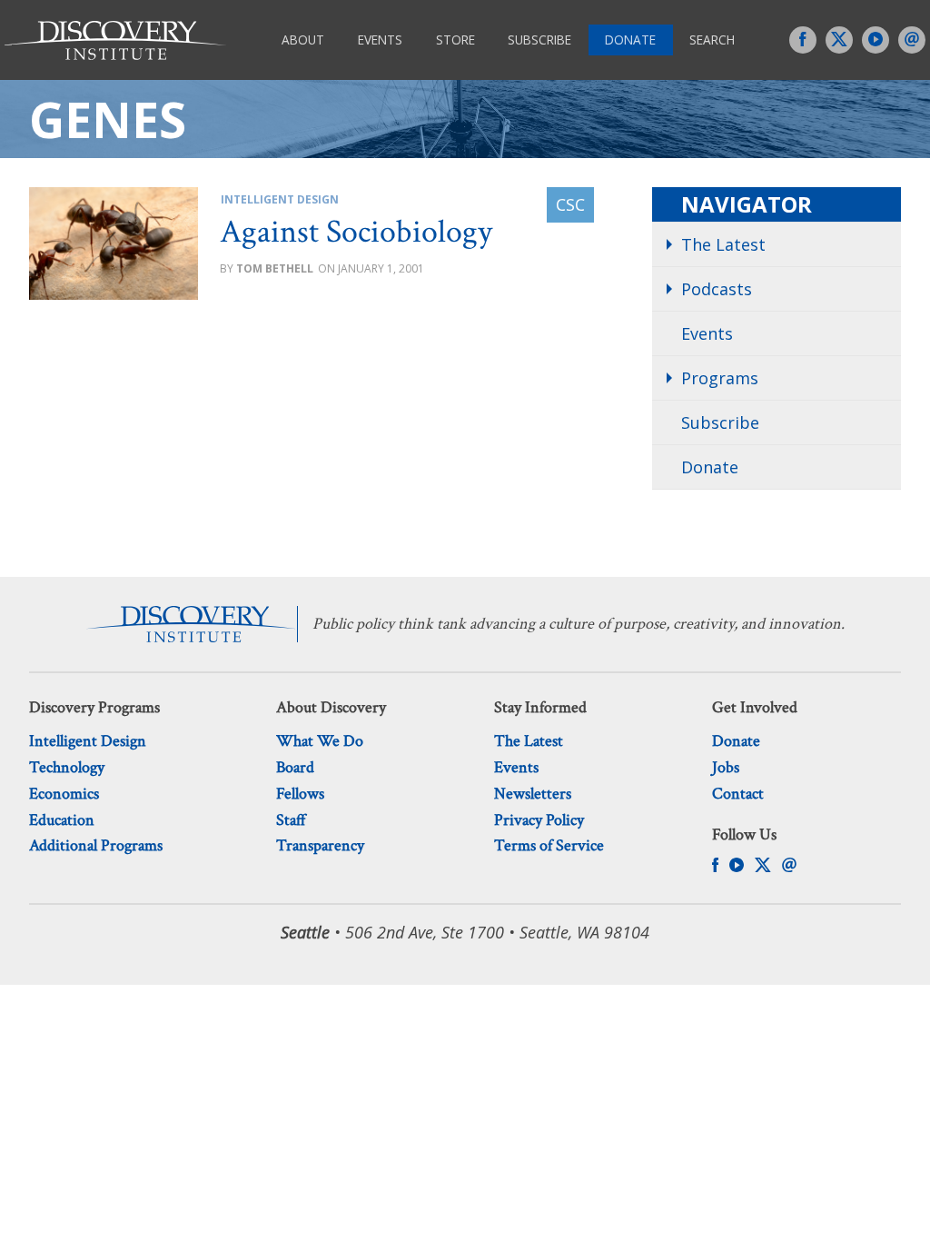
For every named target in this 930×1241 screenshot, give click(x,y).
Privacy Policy (539, 819)
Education (61, 819)
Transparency (320, 845)
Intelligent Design (280, 199)
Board (295, 767)
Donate (630, 39)
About (303, 39)
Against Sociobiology (356, 232)
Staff (291, 819)
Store (455, 39)
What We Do (319, 740)
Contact (738, 793)
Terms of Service (549, 845)
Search (712, 39)
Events (380, 39)
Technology (66, 767)
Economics (64, 793)
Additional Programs (96, 845)
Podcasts (716, 289)
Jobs (725, 767)
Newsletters (532, 793)
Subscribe (539, 39)
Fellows (300, 793)
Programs (719, 378)
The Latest (723, 244)
